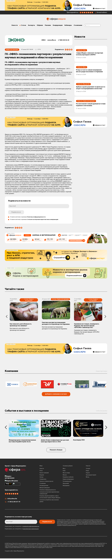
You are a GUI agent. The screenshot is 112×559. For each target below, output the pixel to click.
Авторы (41, 477)
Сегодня (88, 468)
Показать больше (56, 450)
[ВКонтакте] (65, 49)
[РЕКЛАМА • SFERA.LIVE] (56, 9)
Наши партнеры (101, 371)
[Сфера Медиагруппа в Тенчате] (88, 13)
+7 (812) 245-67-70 (13, 502)
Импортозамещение (45, 487)
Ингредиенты (66, 485)
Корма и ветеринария (68, 479)
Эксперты (31, 25)
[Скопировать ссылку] (69, 50)
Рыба (64, 470)
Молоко (65, 475)
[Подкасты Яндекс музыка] (92, 13)
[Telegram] (67, 49)
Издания (42, 475)
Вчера (87, 470)
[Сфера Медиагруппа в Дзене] (80, 13)
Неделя (88, 472)
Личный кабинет (102, 12)
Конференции (58, 25)
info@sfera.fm (12, 498)
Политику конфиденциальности (36, 217)
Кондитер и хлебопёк (68, 477)
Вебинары (68, 25)
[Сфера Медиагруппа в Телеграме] (86, 13)
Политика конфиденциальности (48, 489)
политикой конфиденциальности (30, 526)
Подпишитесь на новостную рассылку (18, 517)
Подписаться (16, 212)
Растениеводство (67, 481)
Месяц (87, 477)
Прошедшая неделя (91, 475)
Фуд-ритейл (66, 483)
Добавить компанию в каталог (56, 394)
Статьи (23, 25)
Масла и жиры (66, 472)
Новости (15, 25)
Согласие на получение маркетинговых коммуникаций (42, 219)
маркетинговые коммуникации (31, 529)
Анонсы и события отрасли (46, 481)
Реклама (48, 25)
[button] (7, 316)
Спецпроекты (43, 479)
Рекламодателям (44, 485)
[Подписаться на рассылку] (90, 13)
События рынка (101, 411)
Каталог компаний (44, 472)
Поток (41, 470)
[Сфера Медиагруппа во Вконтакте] (82, 13)
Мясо (64, 468)
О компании (78, 25)
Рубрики (40, 25)
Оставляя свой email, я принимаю (28, 217)
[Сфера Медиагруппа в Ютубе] (84, 13)
